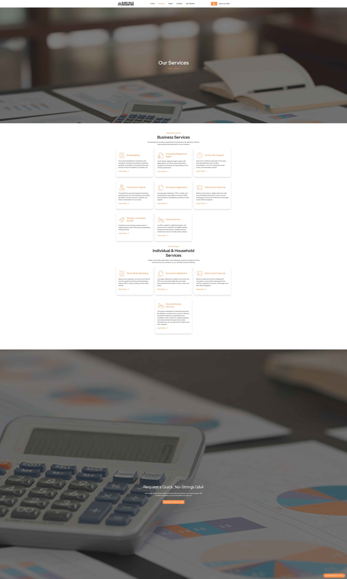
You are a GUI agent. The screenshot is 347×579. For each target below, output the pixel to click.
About (170, 4)
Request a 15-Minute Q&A (173, 502)
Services (161, 4)
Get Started (190, 4)
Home (152, 4)
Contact (179, 4)
